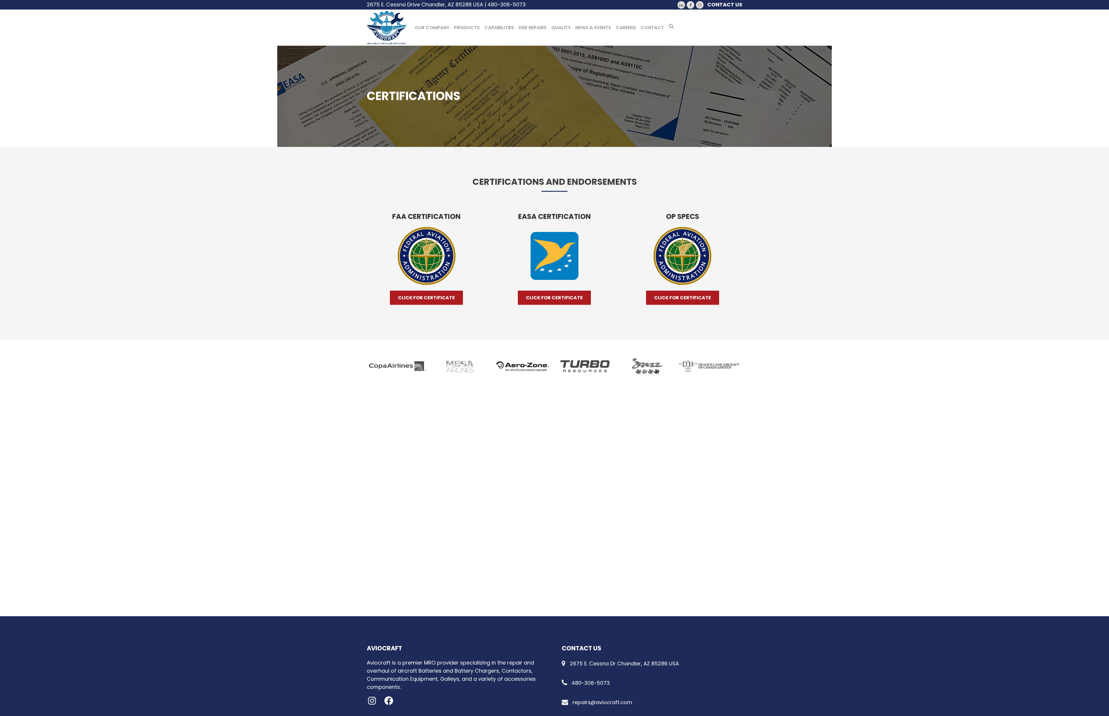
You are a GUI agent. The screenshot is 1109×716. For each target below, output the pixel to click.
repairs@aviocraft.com (602, 702)
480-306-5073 (506, 4)
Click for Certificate (426, 297)
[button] (671, 28)
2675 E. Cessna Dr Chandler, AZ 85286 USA (624, 663)
